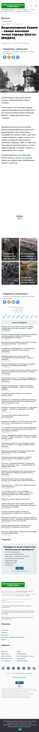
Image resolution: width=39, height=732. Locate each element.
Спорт (19, 651)
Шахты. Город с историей (20, 158)
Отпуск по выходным (12, 552)
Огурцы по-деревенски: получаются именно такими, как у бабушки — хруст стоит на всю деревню (17, 387)
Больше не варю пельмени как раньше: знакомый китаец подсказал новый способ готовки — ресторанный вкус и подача (19, 336)
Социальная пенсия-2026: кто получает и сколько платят (16, 394)
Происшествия (6, 658)
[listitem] (4, 57)
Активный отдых (11, 563)
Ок (20, 729)
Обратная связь (22, 661)
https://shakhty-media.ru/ (24, 591)
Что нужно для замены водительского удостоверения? (15, 416)
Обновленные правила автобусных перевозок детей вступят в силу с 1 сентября (17, 451)
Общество (5, 654)
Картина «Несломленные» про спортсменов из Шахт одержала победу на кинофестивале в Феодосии (18, 472)
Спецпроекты (6, 661)
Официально (21, 658)
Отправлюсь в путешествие (14, 558)
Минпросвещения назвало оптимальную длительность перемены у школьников (15, 526)
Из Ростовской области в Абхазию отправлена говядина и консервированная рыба (18, 364)
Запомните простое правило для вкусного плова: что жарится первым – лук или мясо (19, 343)
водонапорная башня (16, 307)
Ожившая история (17, 310)
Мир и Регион (6, 656)
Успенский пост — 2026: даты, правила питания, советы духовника (18, 485)
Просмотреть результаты (19, 571)
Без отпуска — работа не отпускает (17, 556)
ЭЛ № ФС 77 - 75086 (23, 595)
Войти (3, 639)
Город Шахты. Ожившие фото (12, 24)
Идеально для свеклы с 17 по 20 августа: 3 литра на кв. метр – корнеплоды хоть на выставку (19, 422)
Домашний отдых (11, 560)
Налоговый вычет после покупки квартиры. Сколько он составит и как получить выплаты (17, 479)
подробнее (10, 723)
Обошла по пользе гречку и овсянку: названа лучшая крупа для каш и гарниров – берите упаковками (17, 328)
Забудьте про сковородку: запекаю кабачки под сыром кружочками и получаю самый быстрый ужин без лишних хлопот (18, 401)
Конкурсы (4, 635)
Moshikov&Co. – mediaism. (24, 673)
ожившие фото (18, 312)
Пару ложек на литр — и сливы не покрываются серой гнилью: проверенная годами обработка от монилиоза (19, 379)
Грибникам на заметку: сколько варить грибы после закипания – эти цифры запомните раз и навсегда (18, 444)
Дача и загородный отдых (14, 554)
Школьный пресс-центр (25, 656)
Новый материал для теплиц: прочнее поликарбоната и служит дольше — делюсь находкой (17, 357)
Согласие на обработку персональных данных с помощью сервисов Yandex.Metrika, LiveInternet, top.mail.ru (17, 612)
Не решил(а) (9, 565)
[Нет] (37, 725)
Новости (4, 651)
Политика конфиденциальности (12, 637)
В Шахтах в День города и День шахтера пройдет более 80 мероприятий (19, 532)
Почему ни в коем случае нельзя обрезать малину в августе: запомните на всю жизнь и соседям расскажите (19, 371)
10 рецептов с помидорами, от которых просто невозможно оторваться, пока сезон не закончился (18, 350)
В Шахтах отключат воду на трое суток (15, 499)
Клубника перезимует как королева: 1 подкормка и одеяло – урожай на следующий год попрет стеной (19, 409)
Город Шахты (19, 308)
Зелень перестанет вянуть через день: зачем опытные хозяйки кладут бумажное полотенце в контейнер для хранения (18, 505)
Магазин (4, 632)
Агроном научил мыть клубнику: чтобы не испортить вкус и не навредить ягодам (16, 458)
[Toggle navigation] (31, 5)
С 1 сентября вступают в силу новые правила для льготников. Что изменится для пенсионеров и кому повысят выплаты (19, 429)
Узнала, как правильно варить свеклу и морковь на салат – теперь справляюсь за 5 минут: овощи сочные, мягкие (19, 437)
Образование (21, 654)
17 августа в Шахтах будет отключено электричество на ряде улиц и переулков (16, 512)
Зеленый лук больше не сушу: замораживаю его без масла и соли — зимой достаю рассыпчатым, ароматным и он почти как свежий (19, 519)
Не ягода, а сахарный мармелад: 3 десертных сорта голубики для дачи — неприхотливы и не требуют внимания (18, 465)
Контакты (4, 630)
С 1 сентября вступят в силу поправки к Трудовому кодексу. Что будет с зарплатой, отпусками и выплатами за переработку (17, 493)
